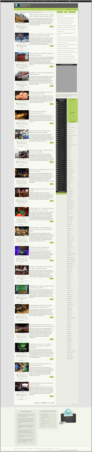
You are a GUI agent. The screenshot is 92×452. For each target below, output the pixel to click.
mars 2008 (60, 188)
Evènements (32, 9)
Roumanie (70, 339)
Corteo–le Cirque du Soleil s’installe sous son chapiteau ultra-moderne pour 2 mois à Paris (67, 37)
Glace (69, 284)
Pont (69, 152)
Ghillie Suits (70, 450)
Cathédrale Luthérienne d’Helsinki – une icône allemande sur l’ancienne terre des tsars (67, 60)
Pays (48, 9)
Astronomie (70, 216)
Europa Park (70, 205)
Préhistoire (70, 267)
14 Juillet (70, 220)
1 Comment (21, 107)
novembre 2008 (61, 178)
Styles (69, 158)
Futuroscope (18, 222)
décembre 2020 (61, 106)
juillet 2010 (60, 139)
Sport (25, 143)
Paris (19, 28)
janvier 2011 (60, 127)
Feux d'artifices (19, 201)
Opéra (69, 150)
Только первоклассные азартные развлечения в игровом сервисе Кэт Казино (67, 24)
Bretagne (70, 313)
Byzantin (70, 166)
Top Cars (76, 450)
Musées (69, 199)
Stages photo (52, 1)
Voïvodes (70, 271)
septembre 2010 (61, 135)
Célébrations (21, 27)
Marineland (70, 193)
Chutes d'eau (70, 277)
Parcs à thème (71, 201)
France (20, 85)
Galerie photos (71, 114)
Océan (69, 288)
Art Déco (70, 160)
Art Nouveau (70, 162)
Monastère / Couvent (72, 144)
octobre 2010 (60, 133)
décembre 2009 (61, 153)
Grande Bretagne (71, 317)
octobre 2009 (60, 156)
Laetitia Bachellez (22, 103)
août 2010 (59, 137)
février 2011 (60, 125)
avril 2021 (60, 104)
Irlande (69, 325)
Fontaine (70, 129)
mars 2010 (60, 147)
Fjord (69, 282)
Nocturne (18, 124)
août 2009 (59, 160)
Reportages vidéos (71, 118)
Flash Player (64, 96)
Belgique (70, 298)
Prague (69, 337)
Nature (43, 9)
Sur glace (25, 46)
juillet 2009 (60, 162)
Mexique (22, 104)
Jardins (69, 133)
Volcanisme (70, 290)
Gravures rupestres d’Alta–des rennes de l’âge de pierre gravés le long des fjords (67, 53)
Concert (21, 65)
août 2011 (59, 114)
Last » (52, 402)
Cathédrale (70, 137)
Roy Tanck (71, 94)
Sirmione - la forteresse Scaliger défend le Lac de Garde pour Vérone (67, 41)
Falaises (69, 280)
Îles (69, 275)
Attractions (25, 9)
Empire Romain (71, 259)
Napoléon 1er (71, 265)
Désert (69, 279)
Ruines (69, 154)
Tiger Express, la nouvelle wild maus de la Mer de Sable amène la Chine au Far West (67, 49)
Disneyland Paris (71, 203)
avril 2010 (60, 145)
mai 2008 (59, 186)
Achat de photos (21, 1)
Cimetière (70, 141)
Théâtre (52, 9)
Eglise (69, 142)
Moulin (69, 148)
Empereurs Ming (71, 257)
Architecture (18, 9)
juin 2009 (59, 164)
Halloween (70, 224)
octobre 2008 (60, 180)
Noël (21, 183)
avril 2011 (60, 121)
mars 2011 (60, 123)
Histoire (38, 9)
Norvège (70, 335)
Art (17, 85)
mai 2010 (59, 143)
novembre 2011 (61, 112)
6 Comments (21, 185)
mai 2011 (59, 120)
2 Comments (21, 50)
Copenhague (70, 304)
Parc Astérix (25, 183)
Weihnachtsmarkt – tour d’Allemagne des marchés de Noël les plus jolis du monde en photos (40, 229)
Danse (17, 67)
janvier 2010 (60, 151)
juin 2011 (59, 118)
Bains (20, 143)
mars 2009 (60, 170)
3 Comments (21, 89)
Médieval (70, 176)
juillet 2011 (60, 116)
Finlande (70, 310)
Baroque (70, 164)
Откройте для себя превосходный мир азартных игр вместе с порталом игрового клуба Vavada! (66, 29)
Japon (69, 331)
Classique (70, 168)
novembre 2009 (61, 155)
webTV (57, 1)
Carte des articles (30, 1)
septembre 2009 (61, 158)
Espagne (70, 308)
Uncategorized (59, 9)
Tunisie (69, 345)
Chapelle (70, 139)
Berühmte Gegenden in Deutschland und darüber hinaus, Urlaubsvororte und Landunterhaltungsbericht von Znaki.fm (66, 19)
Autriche (70, 296)
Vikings (69, 269)
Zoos (69, 210)
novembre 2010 (61, 131)
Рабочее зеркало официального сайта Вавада (65, 34)
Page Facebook (71, 116)
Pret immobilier (64, 450)
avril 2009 (60, 168)
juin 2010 (59, 141)
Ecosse (69, 306)
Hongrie (70, 323)
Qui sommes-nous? (44, 1)
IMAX (21, 222)
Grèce (69, 321)
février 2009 (60, 172)
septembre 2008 (61, 182)
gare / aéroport (71, 131)
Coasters (70, 197)
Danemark (70, 302)
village (69, 187)
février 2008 (60, 190)
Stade (69, 156)
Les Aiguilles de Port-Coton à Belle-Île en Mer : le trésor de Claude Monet (67, 45)
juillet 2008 (60, 184)
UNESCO (64, 9)
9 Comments (21, 378)
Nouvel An (26, 27)
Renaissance (70, 179)
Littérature (70, 242)
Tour (69, 185)
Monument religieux (72, 135)
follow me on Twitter (62, 423)
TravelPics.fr (65, 449)
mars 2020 (60, 110)
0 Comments (21, 71)
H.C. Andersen (71, 261)
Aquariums (70, 191)
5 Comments (21, 126)
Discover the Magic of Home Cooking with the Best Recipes (67, 15)
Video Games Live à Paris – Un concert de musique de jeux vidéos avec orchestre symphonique (40, 345)
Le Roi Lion (70, 352)
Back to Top (74, 404)
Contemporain (71, 170)
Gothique (70, 174)
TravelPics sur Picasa (72, 120)
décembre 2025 (61, 102)
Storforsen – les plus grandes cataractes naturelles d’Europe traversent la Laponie (66, 57)
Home (16, 1)
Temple (69, 146)
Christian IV (70, 255)
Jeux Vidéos (22, 356)
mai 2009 (59, 166)
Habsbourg (70, 263)
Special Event (22, 28)
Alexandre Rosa (22, 25)
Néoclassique (70, 177)
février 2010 (60, 149)
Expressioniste (71, 172)
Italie (69, 329)
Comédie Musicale (21, 298)
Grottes (69, 286)
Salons (23, 85)
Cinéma (24, 220)
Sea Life (70, 195)
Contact (37, 1)
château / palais (71, 127)
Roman (69, 183)
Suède (69, 343)
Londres (20, 67)
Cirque (69, 348)
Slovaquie (70, 341)
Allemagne (20, 240)
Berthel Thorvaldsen (72, 253)
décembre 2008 (61, 176)
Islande (24, 201)
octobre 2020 (60, 108)
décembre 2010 (61, 129)
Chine (18, 27)
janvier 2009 (60, 174)
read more (52, 26)
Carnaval (70, 222)
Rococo (69, 181)
